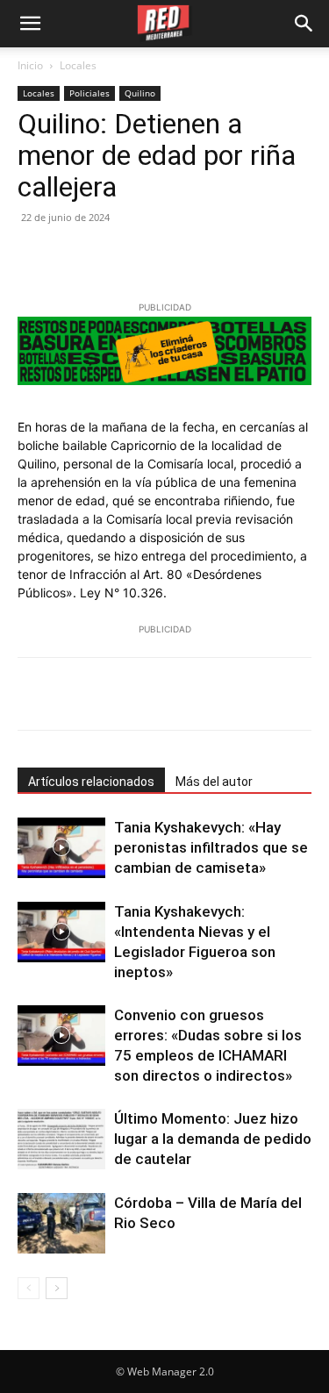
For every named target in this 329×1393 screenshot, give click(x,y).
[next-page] (57, 1288)
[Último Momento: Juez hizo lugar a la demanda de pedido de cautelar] (61, 1139)
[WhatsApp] (156, 257)
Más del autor (214, 782)
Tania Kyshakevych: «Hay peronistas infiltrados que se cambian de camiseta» (211, 847)
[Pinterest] (115, 257)
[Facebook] (35, 257)
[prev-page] (28, 1288)
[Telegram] (236, 257)
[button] (304, 23)
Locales (78, 65)
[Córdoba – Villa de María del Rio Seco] (61, 1223)
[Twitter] (75, 257)
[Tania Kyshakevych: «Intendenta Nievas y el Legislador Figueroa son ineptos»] (61, 932)
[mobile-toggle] (30, 23)
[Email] (196, 257)
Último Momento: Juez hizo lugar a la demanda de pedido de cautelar (212, 1139)
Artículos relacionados (91, 782)
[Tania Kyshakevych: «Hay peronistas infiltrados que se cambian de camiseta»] (61, 848)
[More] (243, 693)
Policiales (89, 93)
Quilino (140, 93)
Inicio (30, 65)
